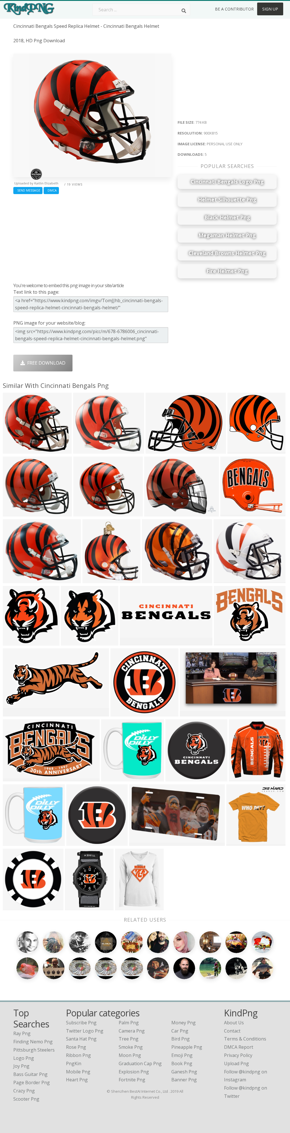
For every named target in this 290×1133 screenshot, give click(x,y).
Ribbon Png (78, 1055)
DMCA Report (238, 1047)
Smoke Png (131, 1047)
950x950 (93, 579)
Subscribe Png (81, 1023)
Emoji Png (182, 1055)
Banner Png (184, 1080)
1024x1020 (123, 713)
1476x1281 (226, 579)
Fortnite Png (132, 1080)
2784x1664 (193, 713)
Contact (232, 1031)
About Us (234, 1023)
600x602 (13, 906)
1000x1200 (78, 906)
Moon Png (130, 1055)
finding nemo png (33, 1042)
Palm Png (129, 1023)
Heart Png (77, 1080)
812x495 (140, 842)
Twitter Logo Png (84, 1031)
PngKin (73, 1063)
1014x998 (113, 778)
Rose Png (76, 1047)
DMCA (51, 190)
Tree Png (128, 1039)
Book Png (181, 1063)
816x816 (77, 842)
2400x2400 (227, 642)
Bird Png (180, 1039)
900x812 (13, 513)
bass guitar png (30, 1074)
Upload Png (236, 1063)
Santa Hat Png (81, 1039)
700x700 (155, 513)
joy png (21, 1066)
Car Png (179, 1031)
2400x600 (131, 642)
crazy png (24, 1091)
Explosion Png (134, 1072)
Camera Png (132, 1031)
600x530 (152, 579)
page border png (31, 1082)
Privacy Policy (238, 1055)
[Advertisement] (92, 237)
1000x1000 (178, 778)
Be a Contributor (234, 9)
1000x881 (85, 450)
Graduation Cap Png (140, 1063)
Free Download (45, 363)
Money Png (183, 1023)
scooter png (26, 1099)
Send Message (28, 190)
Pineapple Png (186, 1047)
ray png (22, 1033)
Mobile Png (78, 1072)
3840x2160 (240, 450)
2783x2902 (16, 642)
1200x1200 (239, 842)
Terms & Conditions (245, 1039)
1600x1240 (158, 450)
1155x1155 (128, 906)
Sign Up (270, 9)
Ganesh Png (184, 1072)
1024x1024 (74, 642)
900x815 (13, 450)
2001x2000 (242, 778)
